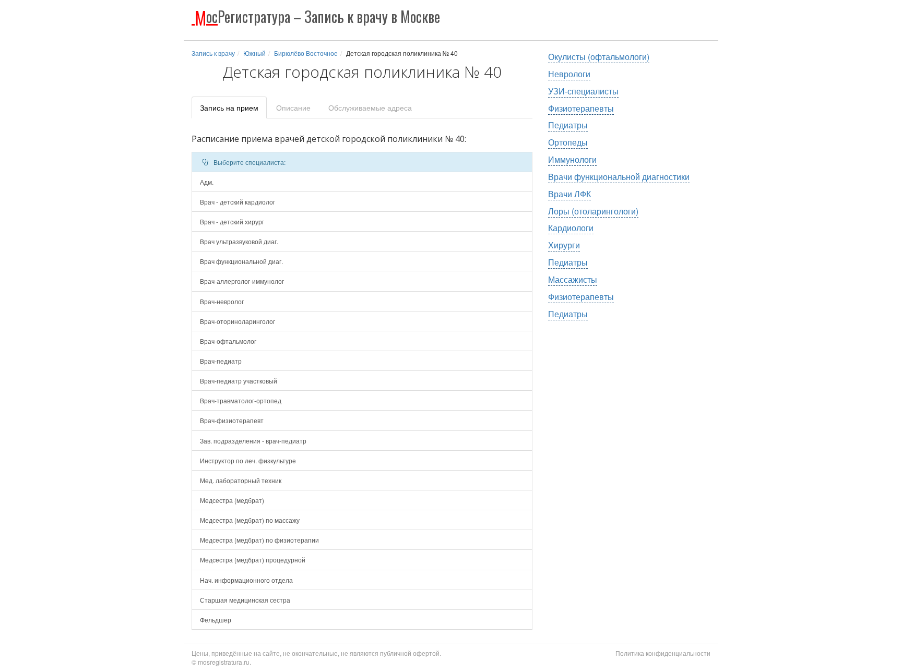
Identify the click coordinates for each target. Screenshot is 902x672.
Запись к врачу (213, 53)
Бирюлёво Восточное (306, 53)
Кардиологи (571, 228)
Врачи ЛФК (569, 194)
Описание (293, 107)
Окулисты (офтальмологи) (598, 57)
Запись (229, 107)
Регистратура (317, 16)
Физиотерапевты (581, 108)
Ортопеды (568, 142)
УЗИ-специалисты (583, 91)
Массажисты (572, 279)
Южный (254, 53)
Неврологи (569, 74)
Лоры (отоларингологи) (593, 211)
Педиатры (568, 125)
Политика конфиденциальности (662, 653)
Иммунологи (572, 159)
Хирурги (564, 245)
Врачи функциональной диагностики (619, 177)
